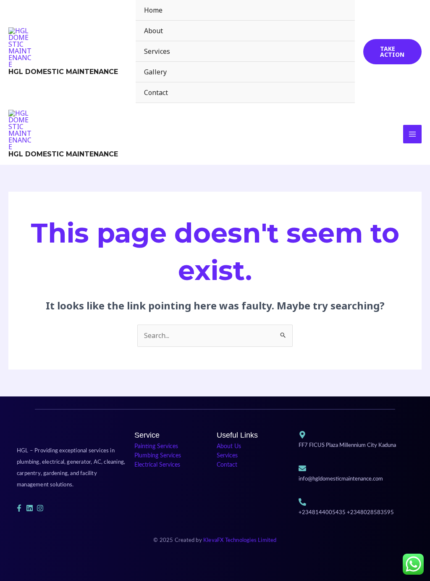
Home (153, 10)
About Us (229, 446)
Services (157, 51)
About (153, 30)
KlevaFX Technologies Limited (240, 540)
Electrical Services (157, 465)
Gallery (155, 72)
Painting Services (156, 446)
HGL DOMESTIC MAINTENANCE (63, 72)
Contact (156, 92)
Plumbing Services (157, 456)
